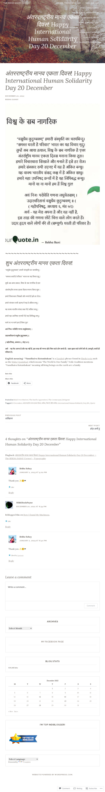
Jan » (16, 711)
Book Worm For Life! (67, 37)
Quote (92, 403)
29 (52, 705)
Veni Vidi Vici (92, 3)
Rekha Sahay (11, 99)
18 (90, 697)
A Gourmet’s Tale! (89, 32)
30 (65, 705)
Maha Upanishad (20, 362)
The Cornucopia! (90, 8)
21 (40, 701)
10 (78, 693)
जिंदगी (48, 403)
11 (90, 693)
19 (15, 701)
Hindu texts (86, 358)
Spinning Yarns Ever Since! (84, 18)
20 (28, 701)
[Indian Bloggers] (23, 744)
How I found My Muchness (36, 515)
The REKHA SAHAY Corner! (16, 3)
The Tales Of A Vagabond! (88, 42)
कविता (43, 403)
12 (14, 697)
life (88, 403)
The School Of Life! (73, 27)
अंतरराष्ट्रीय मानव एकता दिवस (32, 403)
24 (78, 701)
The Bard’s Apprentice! (86, 13)
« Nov (10, 711)
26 (15, 705)
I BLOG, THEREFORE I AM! (68, 3)
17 (78, 697)
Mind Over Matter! (89, 23)
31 (78, 705)
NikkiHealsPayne (24, 502)
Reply (11, 492)
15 (52, 697)
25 (90, 701)
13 (27, 697)
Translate (27, 762)
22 (52, 701)
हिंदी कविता (54, 403)
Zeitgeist (94, 27)
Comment (91, 606)
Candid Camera (91, 37)
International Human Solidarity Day (72, 403)
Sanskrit (60, 358)
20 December (17, 403)
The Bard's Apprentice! (38, 400)
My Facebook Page (52, 642)
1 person (20, 555)
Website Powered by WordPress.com (52, 775)
